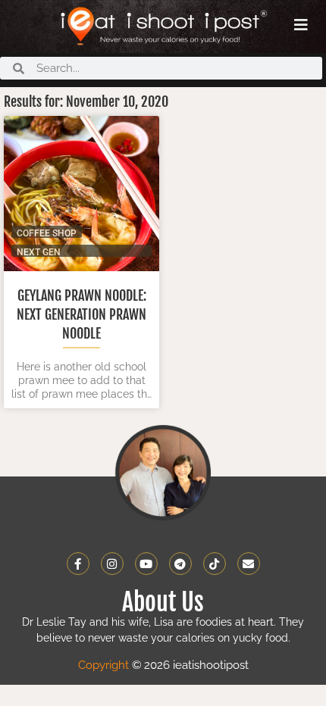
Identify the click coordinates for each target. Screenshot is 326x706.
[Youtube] (146, 563)
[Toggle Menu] (301, 25)
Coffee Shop (47, 233)
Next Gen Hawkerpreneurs (59, 252)
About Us (163, 602)
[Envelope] (248, 563)
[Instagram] (112, 563)
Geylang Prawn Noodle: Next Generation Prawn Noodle (81, 314)
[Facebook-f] (78, 563)
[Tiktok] (214, 563)
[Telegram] (180, 563)
